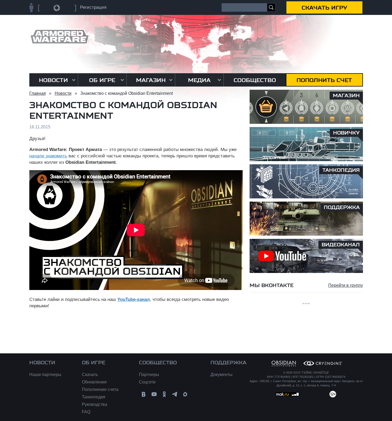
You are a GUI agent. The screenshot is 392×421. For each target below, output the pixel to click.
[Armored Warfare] (59, 36)
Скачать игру (324, 8)
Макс (185, 394)
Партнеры (149, 374)
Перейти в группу (345, 285)
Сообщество (255, 80)
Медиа (199, 80)
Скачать (90, 374)
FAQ (86, 412)
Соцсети (147, 382)
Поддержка (228, 363)
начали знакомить (48, 155)
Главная (37, 93)
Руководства (94, 404)
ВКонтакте (143, 394)
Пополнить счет (324, 80)
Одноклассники (164, 394)
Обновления (94, 382)
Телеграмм (174, 394)
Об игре (102, 80)
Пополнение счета (100, 389)
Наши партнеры (45, 374)
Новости (53, 80)
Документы (221, 374)
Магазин (151, 80)
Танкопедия (93, 397)
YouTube (154, 394)
